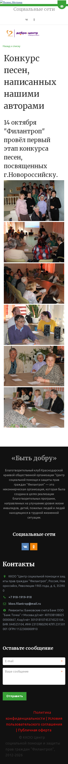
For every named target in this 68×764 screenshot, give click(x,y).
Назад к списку (11, 46)
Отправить (14, 696)
